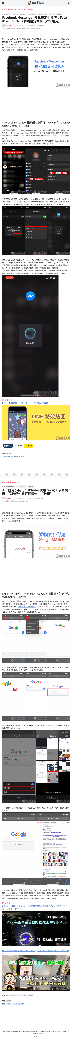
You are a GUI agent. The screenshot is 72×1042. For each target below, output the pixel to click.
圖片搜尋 (30, 486)
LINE (68, 33)
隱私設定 (59, 14)
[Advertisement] (36, 463)
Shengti (10, 25)
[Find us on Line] (36, 1037)
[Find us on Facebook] (34, 1037)
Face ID (8, 14)
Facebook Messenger (19, 14)
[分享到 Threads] (64, 33)
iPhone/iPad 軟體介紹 (34, 28)
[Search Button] (69, 3)
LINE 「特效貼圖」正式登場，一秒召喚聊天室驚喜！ (26, 402)
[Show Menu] (3, 3)
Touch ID (52, 14)
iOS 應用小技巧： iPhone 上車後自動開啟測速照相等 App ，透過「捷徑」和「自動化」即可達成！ (36, 907)
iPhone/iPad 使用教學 (26, 9)
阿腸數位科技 (39, 1033)
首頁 (3, 9)
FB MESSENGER (31, 14)
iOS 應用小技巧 (43, 14)
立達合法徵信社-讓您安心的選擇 (13, 456)
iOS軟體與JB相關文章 (12, 9)
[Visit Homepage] (36, 3)
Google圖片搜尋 (11, 486)
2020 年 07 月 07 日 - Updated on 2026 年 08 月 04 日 (30, 498)
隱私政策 (57, 1031)
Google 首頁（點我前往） (27, 606)
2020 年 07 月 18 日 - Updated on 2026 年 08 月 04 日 (30, 25)
